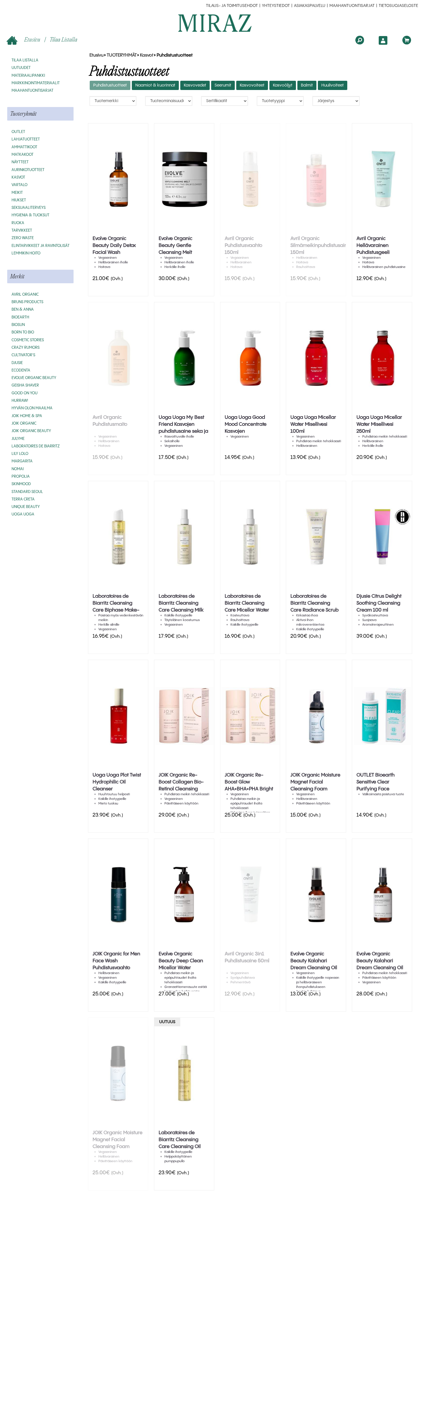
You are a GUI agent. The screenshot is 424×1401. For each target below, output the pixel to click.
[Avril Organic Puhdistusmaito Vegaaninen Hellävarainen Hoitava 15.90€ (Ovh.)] (118, 358)
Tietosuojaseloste (398, 6)
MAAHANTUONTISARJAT (352, 6)
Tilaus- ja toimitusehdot (232, 6)
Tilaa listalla (63, 39)
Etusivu (32, 39)
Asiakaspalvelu (309, 6)
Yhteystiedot (276, 6)
